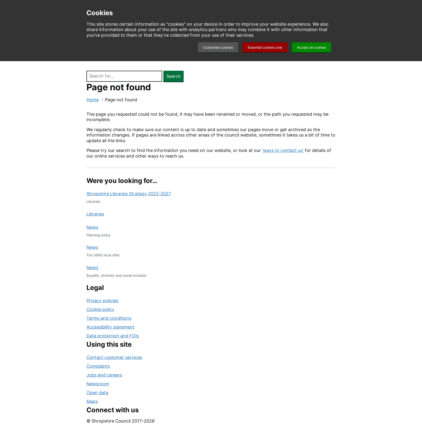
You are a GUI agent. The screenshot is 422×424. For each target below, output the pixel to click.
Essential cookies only (265, 47)
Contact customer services (114, 357)
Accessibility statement (110, 327)
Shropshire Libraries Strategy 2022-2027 (128, 193)
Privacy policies (102, 300)
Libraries (95, 214)
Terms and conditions (108, 318)
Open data (97, 392)
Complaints (98, 366)
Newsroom (97, 383)
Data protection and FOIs (112, 335)
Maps (92, 401)
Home (92, 99)
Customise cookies (218, 47)
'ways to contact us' (283, 150)
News (92, 227)
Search (173, 76)
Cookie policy (100, 309)
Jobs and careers (104, 375)
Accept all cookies (311, 47)
